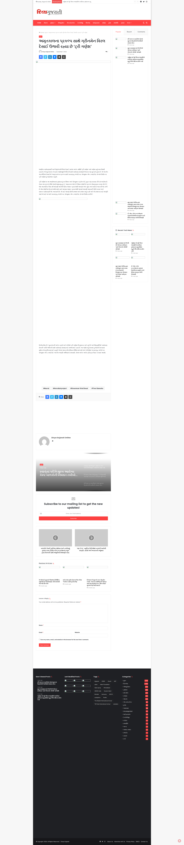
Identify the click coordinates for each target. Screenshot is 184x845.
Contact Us (144, 841)
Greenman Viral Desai (79, 388)
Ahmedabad (107, 687)
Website (77, 632)
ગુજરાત (52, 23)
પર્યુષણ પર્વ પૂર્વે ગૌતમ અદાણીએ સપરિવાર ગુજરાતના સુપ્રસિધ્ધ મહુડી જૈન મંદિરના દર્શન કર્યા (86, 1)
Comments (141, 32)
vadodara (115, 704)
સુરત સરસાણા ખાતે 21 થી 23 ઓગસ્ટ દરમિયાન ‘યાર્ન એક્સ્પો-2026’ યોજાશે (135, 50)
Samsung (103, 694)
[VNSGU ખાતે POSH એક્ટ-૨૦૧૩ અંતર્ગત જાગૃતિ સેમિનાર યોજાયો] (86, 687)
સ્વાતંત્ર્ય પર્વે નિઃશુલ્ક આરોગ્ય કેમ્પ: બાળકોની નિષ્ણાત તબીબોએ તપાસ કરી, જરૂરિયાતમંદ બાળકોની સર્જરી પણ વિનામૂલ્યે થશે (59, 472)
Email (41, 632)
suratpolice (97, 697)
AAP (115, 681)
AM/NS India (97, 691)
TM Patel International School (102, 704)
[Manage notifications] (179, 840)
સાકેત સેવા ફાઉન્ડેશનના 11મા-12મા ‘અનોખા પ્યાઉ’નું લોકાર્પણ (72, 581)
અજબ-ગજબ (127, 729)
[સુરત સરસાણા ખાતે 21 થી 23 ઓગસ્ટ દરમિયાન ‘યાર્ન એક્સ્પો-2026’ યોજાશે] (121, 50)
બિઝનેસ (88, 23)
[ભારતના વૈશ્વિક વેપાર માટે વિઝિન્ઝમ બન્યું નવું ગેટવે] (78, 692)
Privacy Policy (130, 841)
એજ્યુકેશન (61, 23)
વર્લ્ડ (124, 739)
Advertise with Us (119, 841)
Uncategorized (127, 711)
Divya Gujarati (65, 841)
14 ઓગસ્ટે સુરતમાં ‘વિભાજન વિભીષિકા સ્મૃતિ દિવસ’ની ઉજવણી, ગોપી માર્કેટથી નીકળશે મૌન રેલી (49, 581)
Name (41, 625)
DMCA (138, 841)
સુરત (46, 32)
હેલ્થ (109, 23)
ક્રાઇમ (122, 23)
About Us (110, 841)
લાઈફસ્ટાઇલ (96, 23)
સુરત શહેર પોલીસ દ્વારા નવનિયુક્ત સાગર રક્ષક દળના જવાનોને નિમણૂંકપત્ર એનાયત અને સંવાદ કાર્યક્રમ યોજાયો (136, 205)
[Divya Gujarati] (49, 11)
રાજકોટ (125, 732)
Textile (105, 697)
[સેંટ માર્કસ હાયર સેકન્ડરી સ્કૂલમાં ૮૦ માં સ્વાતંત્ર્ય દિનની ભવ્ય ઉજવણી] (86, 692)
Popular (118, 32)
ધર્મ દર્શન (125, 693)
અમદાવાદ (126, 708)
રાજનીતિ (116, 23)
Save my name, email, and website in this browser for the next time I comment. (65, 639)
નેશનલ (46, 23)
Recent (129, 32)
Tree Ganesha (98, 388)
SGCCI (111, 694)
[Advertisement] (111, 9)
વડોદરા (125, 720)
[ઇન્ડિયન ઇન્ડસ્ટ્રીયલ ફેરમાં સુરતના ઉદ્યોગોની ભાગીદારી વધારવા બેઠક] (121, 41)
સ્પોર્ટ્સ (104, 23)
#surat (46, 388)
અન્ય (128, 23)
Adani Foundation (105, 684)
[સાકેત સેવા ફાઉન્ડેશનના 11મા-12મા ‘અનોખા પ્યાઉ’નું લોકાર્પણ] (73, 572)
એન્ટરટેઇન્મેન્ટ (71, 23)
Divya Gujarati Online (48, 51)
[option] (73, 472)
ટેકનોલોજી (80, 23)
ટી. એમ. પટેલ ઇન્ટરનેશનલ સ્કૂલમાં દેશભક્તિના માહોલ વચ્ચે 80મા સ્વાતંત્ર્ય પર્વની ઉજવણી (136, 216)
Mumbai (96, 694)
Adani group (97, 687)
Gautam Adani (107, 691)
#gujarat (96, 681)
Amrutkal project (60, 388)
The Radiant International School (103, 700)
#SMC (103, 681)
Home (39, 23)
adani (95, 684)
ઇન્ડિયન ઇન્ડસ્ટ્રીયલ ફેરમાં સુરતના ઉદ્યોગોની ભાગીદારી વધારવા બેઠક (135, 41)
